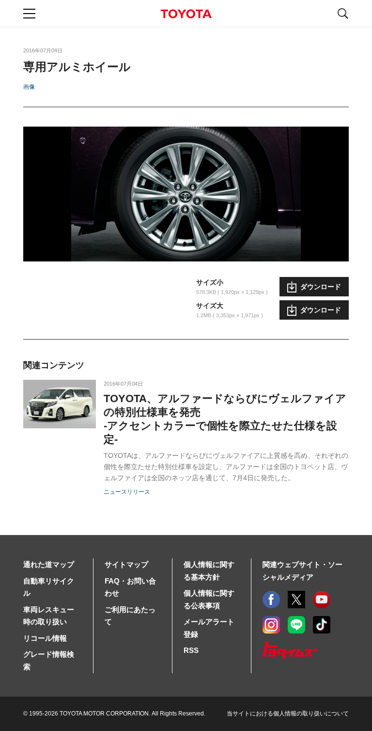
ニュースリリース (127, 491)
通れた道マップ (48, 564)
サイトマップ (126, 564)
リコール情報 (45, 638)
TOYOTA (186, 13)
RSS (191, 650)
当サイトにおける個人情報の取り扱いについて (288, 713)
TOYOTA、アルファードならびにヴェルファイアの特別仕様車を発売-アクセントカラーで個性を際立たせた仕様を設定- (225, 418)
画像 (29, 86)
